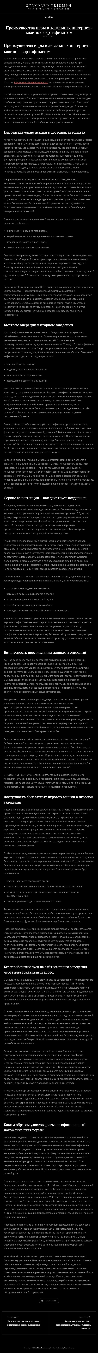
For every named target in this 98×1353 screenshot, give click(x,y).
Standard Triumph (49, 5)
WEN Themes (69, 1348)
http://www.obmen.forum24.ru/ (31, 82)
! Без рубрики (51, 1301)
